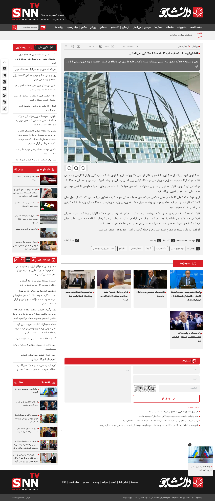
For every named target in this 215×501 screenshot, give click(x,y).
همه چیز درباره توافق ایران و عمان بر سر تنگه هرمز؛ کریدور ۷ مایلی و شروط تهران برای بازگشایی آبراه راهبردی (36, 270)
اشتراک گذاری (69, 240)
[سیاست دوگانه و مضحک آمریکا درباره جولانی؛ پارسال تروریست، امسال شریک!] (48, 419)
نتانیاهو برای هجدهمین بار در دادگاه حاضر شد (151, 294)
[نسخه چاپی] (66, 46)
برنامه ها (59, 27)
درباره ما (134, 482)
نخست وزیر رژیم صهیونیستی (103, 248)
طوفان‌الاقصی (136, 248)
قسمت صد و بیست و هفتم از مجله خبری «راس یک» (26, 204)
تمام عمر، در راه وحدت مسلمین (26, 229)
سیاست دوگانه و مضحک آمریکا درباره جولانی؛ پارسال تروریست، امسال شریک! (26, 419)
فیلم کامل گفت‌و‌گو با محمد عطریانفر (27, 178)
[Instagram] (4, 82)
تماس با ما (123, 482)
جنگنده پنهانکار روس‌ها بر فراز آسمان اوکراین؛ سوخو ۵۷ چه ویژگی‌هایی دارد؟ (37, 283)
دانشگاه (170, 27)
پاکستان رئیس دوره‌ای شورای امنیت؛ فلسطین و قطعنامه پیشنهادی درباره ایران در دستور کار (186, 296)
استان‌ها (158, 27)
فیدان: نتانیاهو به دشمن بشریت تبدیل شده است (36, 108)
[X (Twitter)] (4, 109)
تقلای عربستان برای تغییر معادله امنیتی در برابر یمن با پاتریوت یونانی (35, 88)
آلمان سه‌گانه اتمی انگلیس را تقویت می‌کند (35, 339)
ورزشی (93, 27)
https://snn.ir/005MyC (186, 240)
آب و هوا (86, 482)
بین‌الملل (137, 27)
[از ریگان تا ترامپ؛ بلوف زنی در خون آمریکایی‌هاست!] (48, 405)
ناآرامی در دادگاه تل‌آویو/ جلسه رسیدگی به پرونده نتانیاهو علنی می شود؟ (114, 296)
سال (16, 259)
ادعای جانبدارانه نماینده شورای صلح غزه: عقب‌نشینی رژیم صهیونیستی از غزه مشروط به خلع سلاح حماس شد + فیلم (35, 328)
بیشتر (18, 169)
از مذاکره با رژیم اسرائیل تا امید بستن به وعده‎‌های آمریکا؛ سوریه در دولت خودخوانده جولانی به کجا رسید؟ (25, 445)
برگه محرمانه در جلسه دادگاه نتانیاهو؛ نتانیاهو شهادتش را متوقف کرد (186, 337)
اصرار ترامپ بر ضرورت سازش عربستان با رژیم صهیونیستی (34, 347)
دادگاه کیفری (161, 248)
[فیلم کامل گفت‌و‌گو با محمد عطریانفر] (48, 180)
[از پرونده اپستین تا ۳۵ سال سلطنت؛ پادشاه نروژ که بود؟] (48, 432)
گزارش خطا (166, 240)
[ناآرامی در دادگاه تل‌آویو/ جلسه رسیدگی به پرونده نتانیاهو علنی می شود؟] (114, 279)
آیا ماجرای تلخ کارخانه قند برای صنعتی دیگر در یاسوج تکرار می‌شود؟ (26, 219)
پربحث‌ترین (21, 47)
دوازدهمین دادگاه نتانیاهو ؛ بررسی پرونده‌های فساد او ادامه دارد (78, 294)
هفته (28, 259)
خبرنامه (105, 482)
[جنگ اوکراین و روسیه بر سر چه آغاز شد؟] (48, 392)
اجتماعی (103, 27)
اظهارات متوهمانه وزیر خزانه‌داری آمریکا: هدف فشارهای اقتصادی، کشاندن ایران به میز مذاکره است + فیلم (36, 120)
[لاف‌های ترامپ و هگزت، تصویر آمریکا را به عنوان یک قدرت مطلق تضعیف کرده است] (48, 246)
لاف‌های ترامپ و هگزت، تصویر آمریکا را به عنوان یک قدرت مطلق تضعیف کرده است (25, 246)
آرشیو (113, 482)
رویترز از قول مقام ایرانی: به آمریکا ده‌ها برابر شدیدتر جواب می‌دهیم (35, 77)
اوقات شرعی (74, 482)
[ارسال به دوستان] (78, 46)
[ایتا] (4, 95)
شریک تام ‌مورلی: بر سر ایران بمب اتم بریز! (176, 35)
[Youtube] (4, 68)
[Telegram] (4, 75)
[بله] (4, 88)
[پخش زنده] (43, 27)
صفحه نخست (196, 27)
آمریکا (148, 248)
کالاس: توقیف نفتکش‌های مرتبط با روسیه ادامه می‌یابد (35, 152)
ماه (22, 259)
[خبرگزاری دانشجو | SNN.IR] (181, 12)
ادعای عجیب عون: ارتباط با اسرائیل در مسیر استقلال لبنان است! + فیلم (35, 98)
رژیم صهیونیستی (177, 248)
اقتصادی (115, 27)
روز (33, 259)
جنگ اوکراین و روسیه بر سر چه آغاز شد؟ (26, 391)
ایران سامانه (16, 497)
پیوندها (96, 482)
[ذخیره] (72, 46)
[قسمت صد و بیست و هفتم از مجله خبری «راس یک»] (48, 206)
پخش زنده (181, 27)
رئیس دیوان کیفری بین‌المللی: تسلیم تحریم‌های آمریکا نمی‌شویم (38, 357)
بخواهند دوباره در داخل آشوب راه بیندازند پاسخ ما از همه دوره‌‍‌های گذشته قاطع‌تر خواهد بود (25, 193)
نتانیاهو (122, 248)
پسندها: (153, 240)
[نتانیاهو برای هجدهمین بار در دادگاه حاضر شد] (150, 279)
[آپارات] (4, 102)
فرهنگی (126, 27)
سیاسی (147, 27)
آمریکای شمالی (183, 46)
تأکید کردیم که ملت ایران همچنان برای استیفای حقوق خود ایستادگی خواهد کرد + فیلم (35, 59)
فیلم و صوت (72, 27)
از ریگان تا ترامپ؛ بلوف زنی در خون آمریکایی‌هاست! (27, 403)
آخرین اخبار (43, 47)
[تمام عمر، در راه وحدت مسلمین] (48, 233)
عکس (84, 27)
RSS (64, 482)
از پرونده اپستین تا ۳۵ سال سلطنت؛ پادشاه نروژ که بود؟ (27, 430)
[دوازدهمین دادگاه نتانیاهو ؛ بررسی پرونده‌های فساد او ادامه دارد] (78, 279)
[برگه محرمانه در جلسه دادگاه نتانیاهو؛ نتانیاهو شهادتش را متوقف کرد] (186, 320)
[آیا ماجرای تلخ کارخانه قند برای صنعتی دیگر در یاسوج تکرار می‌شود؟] (48, 219)
